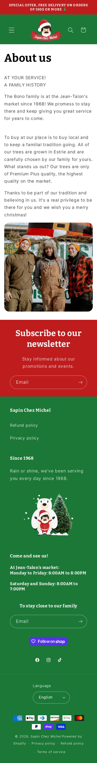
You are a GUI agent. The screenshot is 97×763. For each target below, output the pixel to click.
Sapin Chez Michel (46, 736)
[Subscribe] (80, 382)
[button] (11, 30)
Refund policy (24, 425)
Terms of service (51, 752)
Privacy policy (24, 437)
